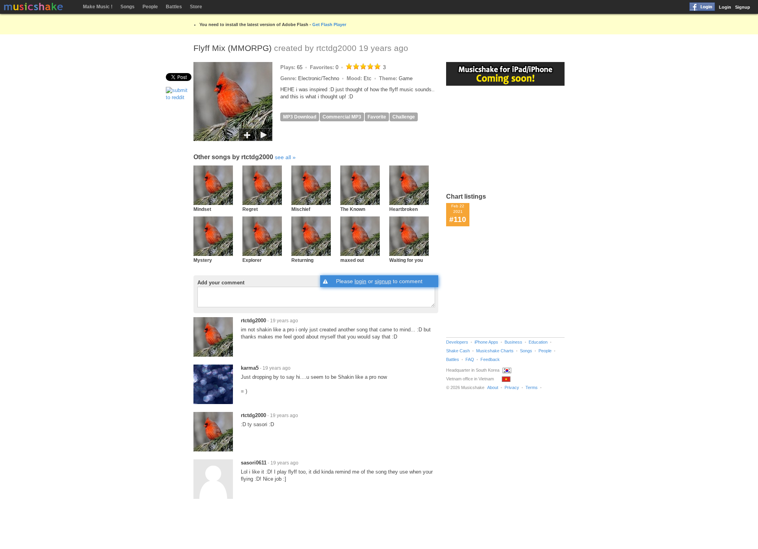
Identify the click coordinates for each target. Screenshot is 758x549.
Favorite (377, 117)
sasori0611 (253, 463)
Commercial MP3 (342, 117)
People (150, 6)
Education (538, 342)
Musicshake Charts (495, 350)
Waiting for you (406, 260)
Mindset (202, 209)
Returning (302, 260)
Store (196, 6)
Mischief (300, 209)
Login (725, 7)
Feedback (490, 359)
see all (283, 157)
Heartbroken (403, 209)
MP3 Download (299, 117)
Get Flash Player (329, 24)
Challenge (403, 117)
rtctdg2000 (336, 48)
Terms (531, 387)
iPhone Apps (486, 342)
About (492, 387)
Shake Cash (458, 350)
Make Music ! (98, 6)
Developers (457, 342)
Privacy (512, 387)
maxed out (352, 260)
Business (513, 342)
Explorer (252, 260)
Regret (250, 209)
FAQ (469, 359)
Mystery (202, 260)
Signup (742, 7)
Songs (127, 6)
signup (383, 281)
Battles (174, 6)
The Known (352, 209)
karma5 (250, 368)
